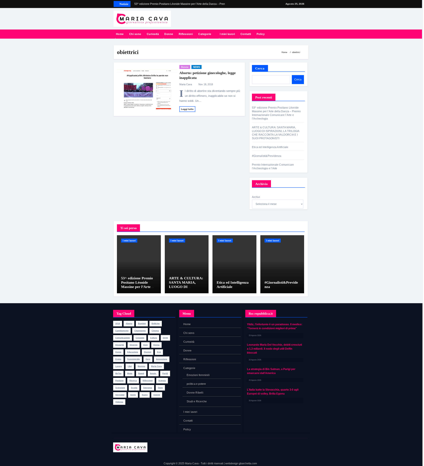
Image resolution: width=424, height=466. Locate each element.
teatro (145, 395)
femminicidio (133, 359)
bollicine (156, 323)
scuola (134, 388)
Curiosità (153, 34)
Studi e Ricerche (197, 401)
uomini (156, 395)
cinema (155, 331)
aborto (129, 323)
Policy (261, 34)
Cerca (260, 68)
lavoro (118, 366)
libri (130, 366)
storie (133, 395)
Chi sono (135, 34)
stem (160, 388)
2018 (117, 323)
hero (148, 359)
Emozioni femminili (198, 375)
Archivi (256, 197)
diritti (165, 338)
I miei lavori (227, 34)
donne (118, 352)
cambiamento (122, 331)
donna (156, 345)
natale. (153, 373)
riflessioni (148, 380)
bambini (142, 323)
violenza (119, 402)
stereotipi (119, 395)
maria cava (156, 366)
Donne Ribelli (195, 392)
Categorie (205, 34)
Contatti (245, 34)
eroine (118, 359)
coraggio (140, 338)
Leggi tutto (187, 109)
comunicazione (122, 338)
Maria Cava (186, 84)
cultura (153, 338)
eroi (159, 352)
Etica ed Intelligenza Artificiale (270, 147)
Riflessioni (186, 34)
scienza (162, 380)
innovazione (161, 359)
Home (120, 34)
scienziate (120, 388)
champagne (140, 331)
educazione (132, 352)
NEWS (196, 67)
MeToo (118, 373)
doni (145, 345)
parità (165, 373)
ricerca (133, 380)
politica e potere (196, 383)
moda (129, 373)
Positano (119, 380)
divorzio (133, 345)
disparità (119, 345)
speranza (147, 388)
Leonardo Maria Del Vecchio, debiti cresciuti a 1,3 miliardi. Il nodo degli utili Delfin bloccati (274, 328)
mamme (141, 366)
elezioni (147, 352)
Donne (168, 34)
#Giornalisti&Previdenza (267, 156)
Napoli (141, 373)
